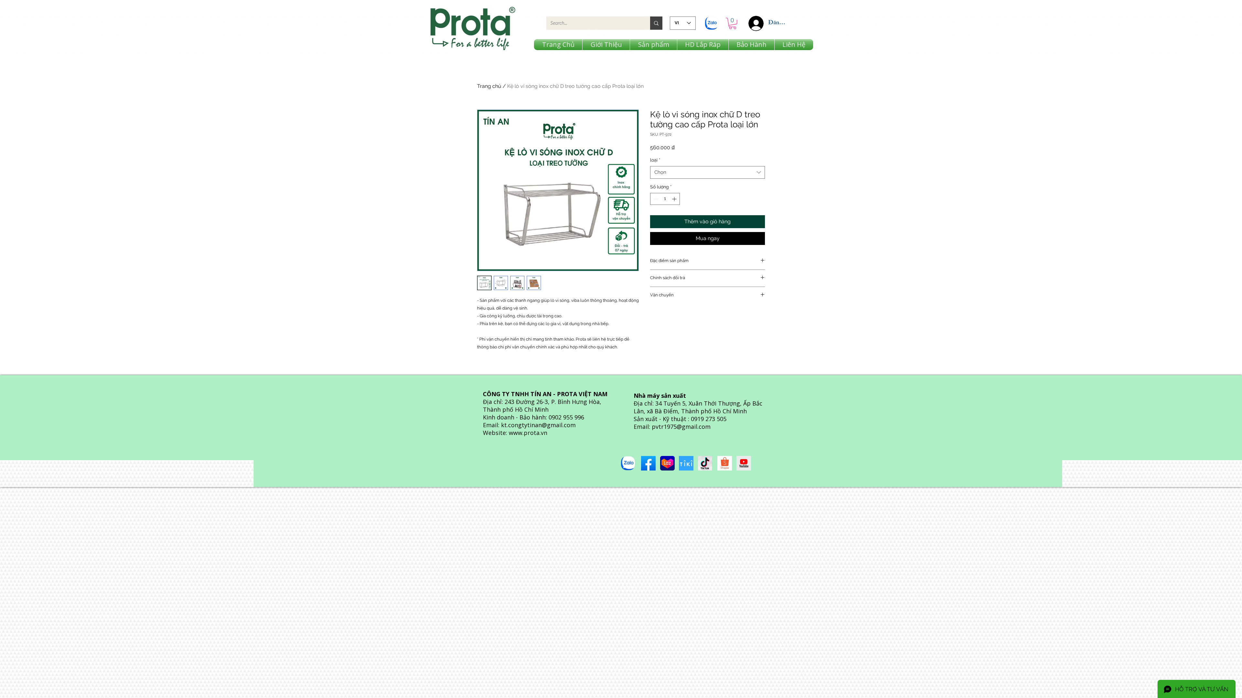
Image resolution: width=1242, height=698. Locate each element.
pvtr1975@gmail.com (681, 426)
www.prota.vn (528, 433)
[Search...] (656, 23)
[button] (732, 23)
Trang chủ (489, 86)
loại (655, 160)
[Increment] (675, 199)
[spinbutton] (665, 199)
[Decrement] (655, 199)
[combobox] (707, 172)
